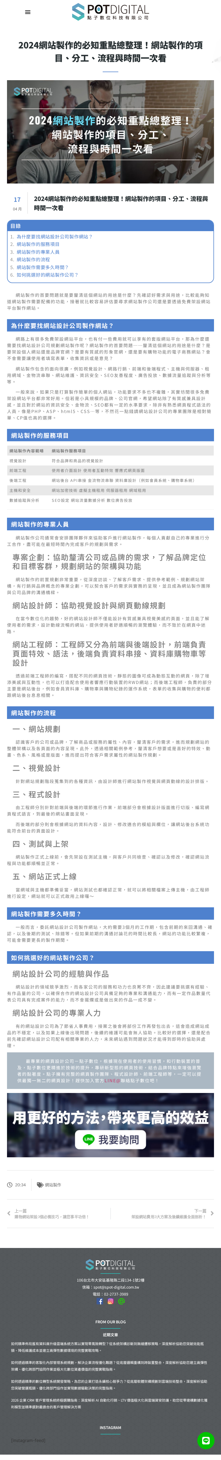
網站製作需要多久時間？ (43, 267)
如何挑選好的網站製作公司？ (48, 274)
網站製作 (53, 1184)
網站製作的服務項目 (38, 244)
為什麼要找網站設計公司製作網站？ (55, 236)
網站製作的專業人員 (38, 252)
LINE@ (113, 1080)
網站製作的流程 (33, 259)
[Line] (206, 1440)
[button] (27, 12)
